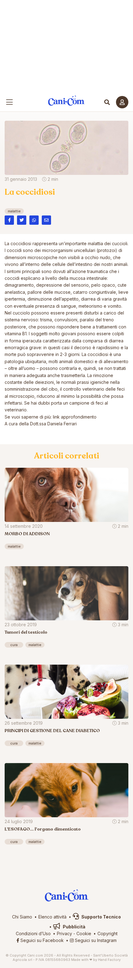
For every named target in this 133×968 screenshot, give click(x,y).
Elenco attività (52, 916)
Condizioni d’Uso (33, 933)
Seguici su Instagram (95, 940)
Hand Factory (109, 959)
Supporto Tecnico (100, 916)
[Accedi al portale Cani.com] (122, 102)
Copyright (107, 933)
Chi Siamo (22, 916)
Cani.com (66, 100)
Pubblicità (73, 926)
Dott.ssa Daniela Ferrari (53, 423)
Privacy (64, 933)
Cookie (83, 933)
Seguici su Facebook (41, 940)
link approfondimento (75, 416)
